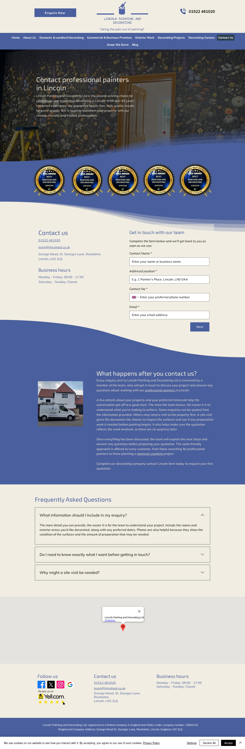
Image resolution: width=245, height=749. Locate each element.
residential (67, 101)
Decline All (209, 743)
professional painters (160, 390)
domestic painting (150, 454)
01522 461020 (49, 240)
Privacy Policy (151, 743)
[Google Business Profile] (70, 684)
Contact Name (140, 253)
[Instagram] (60, 684)
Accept (228, 743)
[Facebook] (41, 684)
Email (134, 307)
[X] (51, 684)
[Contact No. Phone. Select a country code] (135, 297)
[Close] (240, 743)
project (55, 110)
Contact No (138, 289)
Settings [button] (192, 743)
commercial (44, 101)
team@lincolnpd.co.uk (54, 247)
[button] (55, 12)
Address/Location (143, 271)
